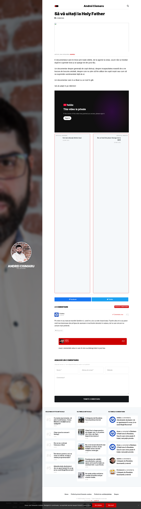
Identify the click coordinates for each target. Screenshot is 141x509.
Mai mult (111, 505)
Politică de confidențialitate (103, 494)
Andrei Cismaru (21, 266)
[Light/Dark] (57, 6)
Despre (116, 494)
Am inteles (98, 505)
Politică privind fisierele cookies (81, 494)
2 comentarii (60, 18)
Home (66, 494)
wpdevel (96, 500)
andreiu (72, 54)
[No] (138, 505)
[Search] (128, 6)
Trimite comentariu (91, 399)
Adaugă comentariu (121, 306)
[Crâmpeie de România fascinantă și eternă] (112, 472)
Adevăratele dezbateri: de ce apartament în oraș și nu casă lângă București (126, 422)
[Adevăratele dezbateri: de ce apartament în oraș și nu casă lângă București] (112, 433)
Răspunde (59, 330)
